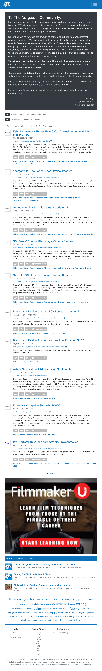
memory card (62, 613)
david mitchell (69, 604)
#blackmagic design (21, 161)
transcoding (57, 620)
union (66, 620)
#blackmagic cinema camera (41, 161)
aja (24, 599)
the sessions (32, 620)
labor (20, 613)
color (26, 115)
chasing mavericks (23, 604)
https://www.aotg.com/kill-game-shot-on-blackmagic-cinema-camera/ (36, 247)
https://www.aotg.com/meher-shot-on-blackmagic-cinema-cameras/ (35, 281)
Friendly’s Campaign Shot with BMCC (36, 405)
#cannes (78, 268)
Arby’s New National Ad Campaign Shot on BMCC (44, 369)
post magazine (80, 613)
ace (16, 599)
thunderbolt (44, 620)
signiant (36, 616)
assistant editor (44, 599)
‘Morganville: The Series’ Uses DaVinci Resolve (42, 171)
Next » (52, 473)
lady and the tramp (30, 613)
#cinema (29, 463)
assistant (31, 599)
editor (38, 608)
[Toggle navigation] (95, 4)
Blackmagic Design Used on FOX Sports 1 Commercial (47, 311)
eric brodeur (64, 609)
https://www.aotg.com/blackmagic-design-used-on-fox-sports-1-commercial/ (38, 318)
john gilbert (12, 613)
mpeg (71, 612)
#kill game (87, 268)
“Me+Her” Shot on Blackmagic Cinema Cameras (43, 275)
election (46, 609)
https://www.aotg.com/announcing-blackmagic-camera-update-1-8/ (35, 214)
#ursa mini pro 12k (26, 164)
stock (23, 620)
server (12, 616)
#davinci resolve (36, 198)
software (63, 616)
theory (37, 119)
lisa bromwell (43, 613)
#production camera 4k (29, 200)
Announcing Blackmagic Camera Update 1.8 (40, 207)
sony (72, 616)
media (53, 612)
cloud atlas (35, 604)
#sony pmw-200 (82, 463)
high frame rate (83, 608)
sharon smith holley (24, 616)
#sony (15, 463)
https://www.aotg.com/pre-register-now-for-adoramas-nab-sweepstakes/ (37, 448)
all (7, 115)
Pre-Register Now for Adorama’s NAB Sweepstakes (45, 442)
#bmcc (33, 362)
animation (42, 115)
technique (27, 119)
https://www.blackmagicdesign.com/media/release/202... (31, 141)
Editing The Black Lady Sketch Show (32, 574)
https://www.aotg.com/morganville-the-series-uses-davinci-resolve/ (35, 177)
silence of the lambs (48, 616)
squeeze (89, 616)
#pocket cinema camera (63, 161)
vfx (20, 115)
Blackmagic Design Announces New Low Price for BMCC (49, 340)
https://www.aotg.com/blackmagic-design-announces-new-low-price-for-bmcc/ (39, 347)
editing (14, 115)
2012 (11, 599)
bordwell (89, 599)
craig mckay (58, 604)
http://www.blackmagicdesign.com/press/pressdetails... (31, 375)
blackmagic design (72, 599)
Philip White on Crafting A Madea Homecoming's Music (42, 585)
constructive (46, 604)
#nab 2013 (47, 463)
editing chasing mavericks (22, 609)
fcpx (73, 608)
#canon (22, 463)
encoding (54, 608)
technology (16, 119)
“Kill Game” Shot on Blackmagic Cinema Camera (43, 241)
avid (55, 599)
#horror (47, 268)
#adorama (38, 463)
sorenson (79, 616)
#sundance (48, 302)
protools (90, 613)
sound (33, 115)
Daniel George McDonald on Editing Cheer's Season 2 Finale (44, 564)
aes (20, 599)
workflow (75, 620)
